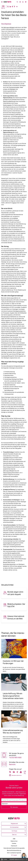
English (26, 2)
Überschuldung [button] (7, 472)
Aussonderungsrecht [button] (9, 564)
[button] (23, 855)
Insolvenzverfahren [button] (20, 72)
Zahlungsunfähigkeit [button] (9, 27)
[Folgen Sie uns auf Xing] (17, 772)
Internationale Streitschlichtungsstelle (14, 848)
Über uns (14, 834)
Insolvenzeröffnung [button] (6, 356)
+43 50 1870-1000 (15, 757)
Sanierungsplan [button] (7, 105)
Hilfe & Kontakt (20, 2)
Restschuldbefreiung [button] (9, 101)
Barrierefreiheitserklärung (14, 850)
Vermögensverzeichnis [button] (19, 311)
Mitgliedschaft (14, 823)
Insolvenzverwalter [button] (14, 87)
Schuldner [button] (6, 138)
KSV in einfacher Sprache (14, 853)
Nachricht (12, 764)
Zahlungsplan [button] (5, 278)
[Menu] (1, 1)
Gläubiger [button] (12, 89)
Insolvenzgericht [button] (7, 543)
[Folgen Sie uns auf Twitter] (10, 772)
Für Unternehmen (14, 827)
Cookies (14, 843)
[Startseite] (7, 1)
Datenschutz (14, 841)
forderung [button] (8, 52)
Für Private (14, 831)
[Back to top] (26, 848)
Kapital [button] (14, 203)
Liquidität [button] (5, 457)
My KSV (23, 2)
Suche (17, 2)
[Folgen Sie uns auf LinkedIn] (14, 772)
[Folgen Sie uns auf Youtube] (21, 772)
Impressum (14, 845)
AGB (14, 838)
